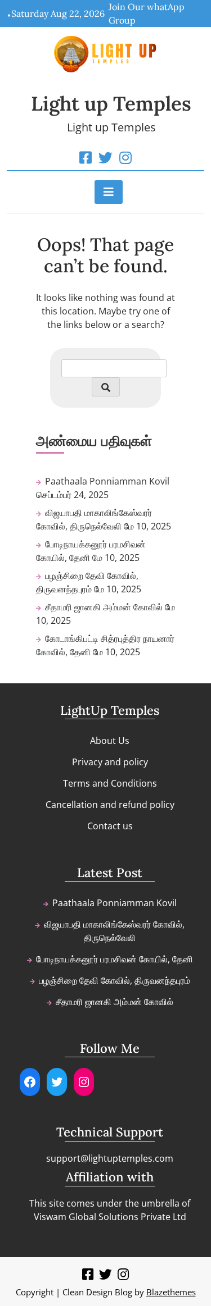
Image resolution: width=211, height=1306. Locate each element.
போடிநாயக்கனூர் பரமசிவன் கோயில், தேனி (114, 959)
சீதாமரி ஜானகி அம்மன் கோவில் (104, 607)
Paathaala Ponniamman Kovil (107, 481)
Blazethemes (171, 1292)
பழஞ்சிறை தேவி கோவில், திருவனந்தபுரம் (114, 980)
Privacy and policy (110, 762)
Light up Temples (111, 103)
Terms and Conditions (110, 783)
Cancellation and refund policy (110, 804)
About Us (109, 740)
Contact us (110, 826)
